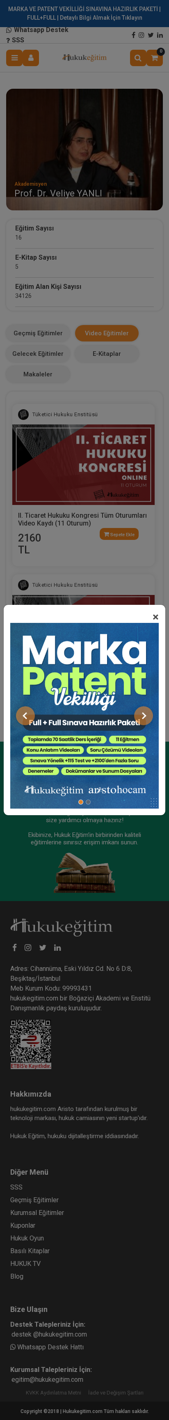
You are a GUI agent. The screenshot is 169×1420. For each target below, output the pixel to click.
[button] (25, 715)
